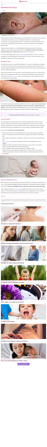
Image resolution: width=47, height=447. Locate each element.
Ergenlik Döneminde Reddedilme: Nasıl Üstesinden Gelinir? (17, 243)
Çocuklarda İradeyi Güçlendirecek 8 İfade (12, 282)
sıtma (15, 48)
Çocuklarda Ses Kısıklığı (7, 321)
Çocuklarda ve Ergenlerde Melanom (11, 223)
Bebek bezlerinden (6, 141)
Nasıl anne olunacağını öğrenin (7, 359)
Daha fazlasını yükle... (24, 364)
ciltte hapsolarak (21, 54)
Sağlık (2, 4)
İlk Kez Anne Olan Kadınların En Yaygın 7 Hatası (14, 360)
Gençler (2, 242)
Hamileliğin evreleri (5, 261)
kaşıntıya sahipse (17, 189)
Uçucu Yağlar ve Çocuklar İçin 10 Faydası (12, 302)
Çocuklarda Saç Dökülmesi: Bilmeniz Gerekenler (14, 341)
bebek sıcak (13, 76)
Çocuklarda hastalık (5, 320)
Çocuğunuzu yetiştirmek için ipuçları (8, 281)
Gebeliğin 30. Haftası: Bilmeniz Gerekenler (12, 263)
